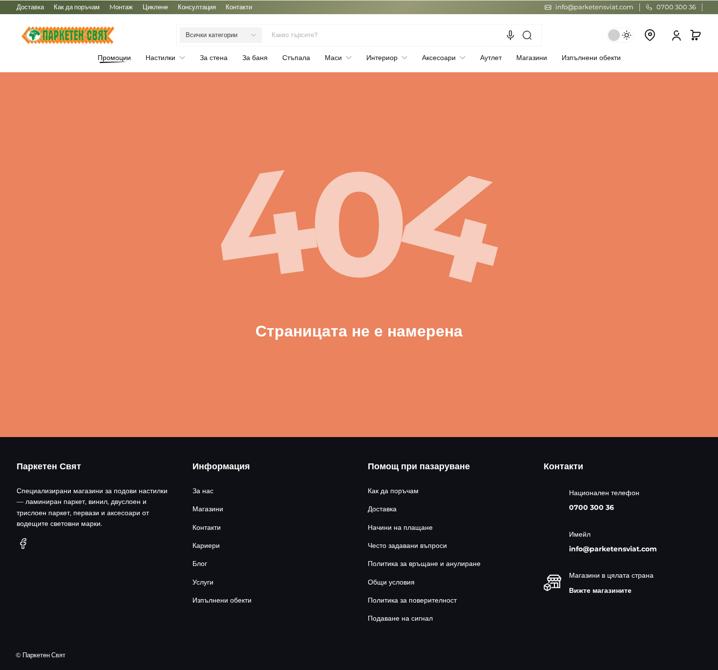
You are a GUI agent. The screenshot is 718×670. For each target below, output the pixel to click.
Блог (199, 563)
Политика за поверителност (412, 600)
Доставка (30, 7)
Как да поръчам (77, 7)
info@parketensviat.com (613, 548)
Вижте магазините (600, 590)
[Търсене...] (527, 35)
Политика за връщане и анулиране (424, 563)
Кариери (206, 545)
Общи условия (391, 582)
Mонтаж (121, 7)
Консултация (197, 7)
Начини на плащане (400, 527)
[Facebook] (23, 543)
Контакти (239, 7)
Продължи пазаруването (359, 353)
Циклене (155, 7)
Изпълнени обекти (222, 600)
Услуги (202, 582)
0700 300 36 (591, 507)
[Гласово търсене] (510, 35)
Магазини (207, 508)
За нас (202, 490)
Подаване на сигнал (400, 618)
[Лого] (67, 35)
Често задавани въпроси (407, 545)
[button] (221, 35)
